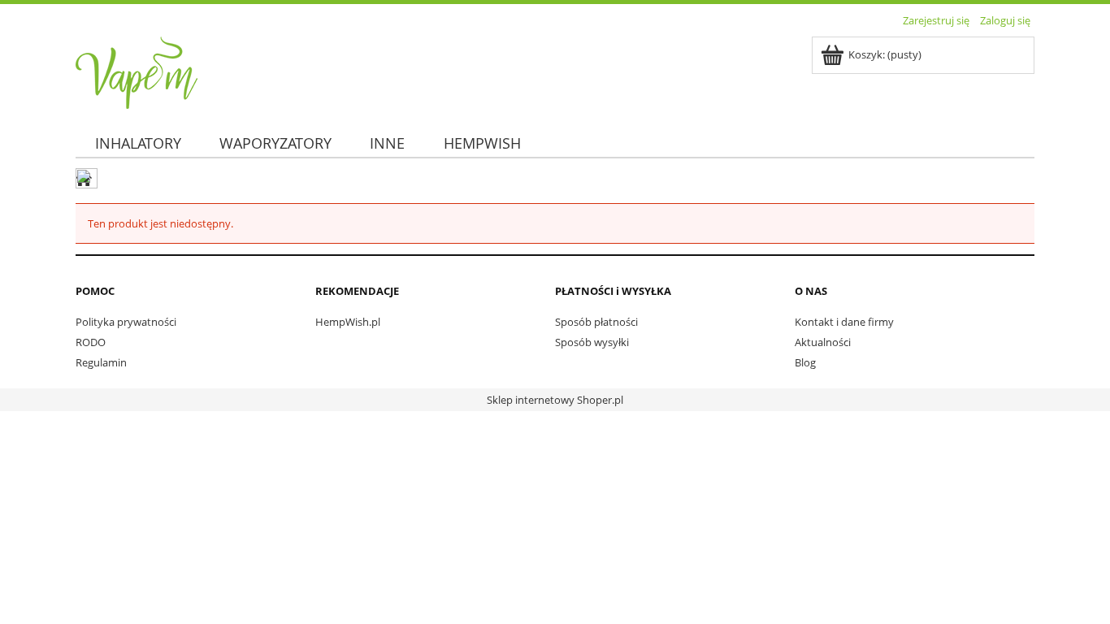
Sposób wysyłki (592, 342)
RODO (91, 342)
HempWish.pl (347, 321)
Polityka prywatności (126, 321)
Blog (805, 362)
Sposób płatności (596, 321)
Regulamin (101, 362)
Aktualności (823, 342)
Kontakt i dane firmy (844, 321)
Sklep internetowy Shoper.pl (555, 399)
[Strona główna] (136, 69)
